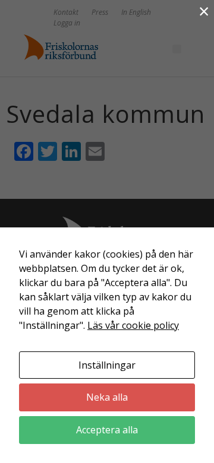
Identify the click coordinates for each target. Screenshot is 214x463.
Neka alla (107, 397)
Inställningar (107, 365)
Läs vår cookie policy (133, 325)
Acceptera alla (107, 429)
